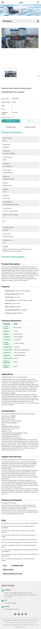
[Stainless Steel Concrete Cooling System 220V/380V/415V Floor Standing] (20, 47)
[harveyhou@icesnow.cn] (26, 614)
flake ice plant (8, 569)
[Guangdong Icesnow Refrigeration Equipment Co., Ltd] (21, 2)
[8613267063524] (22, 614)
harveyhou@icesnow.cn (12, 609)
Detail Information (11, 127)
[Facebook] (19, 614)
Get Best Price (10, 121)
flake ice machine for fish (12, 574)
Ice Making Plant (17, 565)
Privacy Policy (7, 620)
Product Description (30, 127)
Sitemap (15, 620)
